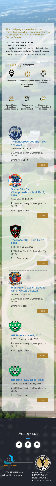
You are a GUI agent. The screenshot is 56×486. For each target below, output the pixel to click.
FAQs (48, 480)
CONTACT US (38, 480)
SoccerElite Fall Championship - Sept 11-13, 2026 (28, 192)
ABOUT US (45, 473)
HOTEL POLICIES (40, 478)
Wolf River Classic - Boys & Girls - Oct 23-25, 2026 (28, 289)
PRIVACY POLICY (40, 475)
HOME (35, 473)
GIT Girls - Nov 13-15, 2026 (27, 379)
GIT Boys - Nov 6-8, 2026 (26, 335)
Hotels (42, 165)
